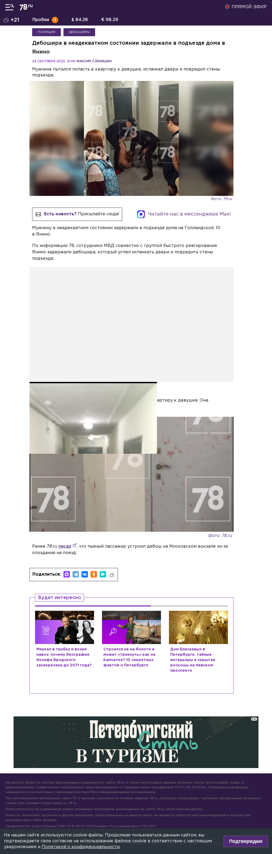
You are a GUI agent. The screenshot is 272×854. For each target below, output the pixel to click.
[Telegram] (76, 574)
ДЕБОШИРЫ (79, 32)
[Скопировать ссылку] (112, 575)
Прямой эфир (249, 7)
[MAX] (66, 574)
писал (64, 546)
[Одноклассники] (94, 574)
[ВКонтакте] (85, 574)
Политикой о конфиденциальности (81, 847)
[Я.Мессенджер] (103, 574)
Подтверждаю (245, 841)
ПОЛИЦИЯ (46, 32)
